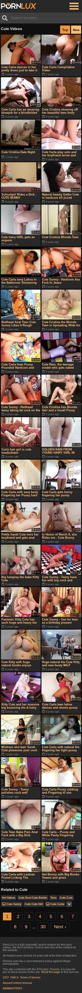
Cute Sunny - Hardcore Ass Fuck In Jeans (61, 281)
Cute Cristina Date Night (18, 152)
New (76, 30)
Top (65, 30)
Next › (60, 926)
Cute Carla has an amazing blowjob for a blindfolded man (20, 111)
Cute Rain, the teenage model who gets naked (58, 366)
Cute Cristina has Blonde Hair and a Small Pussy (59, 408)
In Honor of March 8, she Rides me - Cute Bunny (59, 536)
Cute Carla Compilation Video (58, 68)
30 (43, 926)
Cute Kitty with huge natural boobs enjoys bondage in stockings (16, 663)
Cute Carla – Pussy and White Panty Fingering (58, 833)
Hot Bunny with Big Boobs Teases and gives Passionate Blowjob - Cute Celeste (60, 876)
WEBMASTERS (12, 988)
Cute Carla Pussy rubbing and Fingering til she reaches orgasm (60, 791)
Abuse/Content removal (17, 983)
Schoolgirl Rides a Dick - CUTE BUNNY (18, 196)
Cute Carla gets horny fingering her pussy (57, 493)
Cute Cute (66, 897)
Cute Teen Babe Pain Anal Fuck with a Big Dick (19, 833)
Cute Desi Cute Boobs (32, 897)
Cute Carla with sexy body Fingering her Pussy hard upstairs (19, 493)
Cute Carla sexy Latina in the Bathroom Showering (19, 281)
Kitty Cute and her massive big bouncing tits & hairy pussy (20, 706)
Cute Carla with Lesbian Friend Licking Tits (18, 876)
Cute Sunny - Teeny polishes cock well (15, 791)
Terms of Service (30, 977)
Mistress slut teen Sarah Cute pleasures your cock (19, 748)
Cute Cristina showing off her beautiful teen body (60, 111)
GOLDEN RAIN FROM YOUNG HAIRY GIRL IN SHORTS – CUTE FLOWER (60, 451)
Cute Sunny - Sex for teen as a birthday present (60, 621)
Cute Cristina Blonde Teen (60, 237)
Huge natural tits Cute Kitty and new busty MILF (61, 663)
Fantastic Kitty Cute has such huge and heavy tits (19, 621)
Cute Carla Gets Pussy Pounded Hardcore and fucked (17, 366)
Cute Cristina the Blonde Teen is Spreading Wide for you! (61, 323)
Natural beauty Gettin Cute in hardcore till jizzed (60, 196)
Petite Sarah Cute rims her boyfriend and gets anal (19, 536)
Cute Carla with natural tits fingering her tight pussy (60, 748)
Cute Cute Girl (34, 904)
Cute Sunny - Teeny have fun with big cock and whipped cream (59, 578)
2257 (6, 977)
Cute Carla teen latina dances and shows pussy (59, 706)
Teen (53, 897)
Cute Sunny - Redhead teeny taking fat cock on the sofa (20, 408)
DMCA (14, 977)
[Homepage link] (18, 6)
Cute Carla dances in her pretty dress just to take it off (19, 68)
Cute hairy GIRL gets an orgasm (18, 238)
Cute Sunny (13, 904)
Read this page (50, 972)
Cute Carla (57, 904)
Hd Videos (8, 897)
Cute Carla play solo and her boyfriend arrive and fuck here (59, 153)
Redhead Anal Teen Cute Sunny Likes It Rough (18, 323)
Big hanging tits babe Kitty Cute (20, 578)
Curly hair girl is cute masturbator (16, 451)
